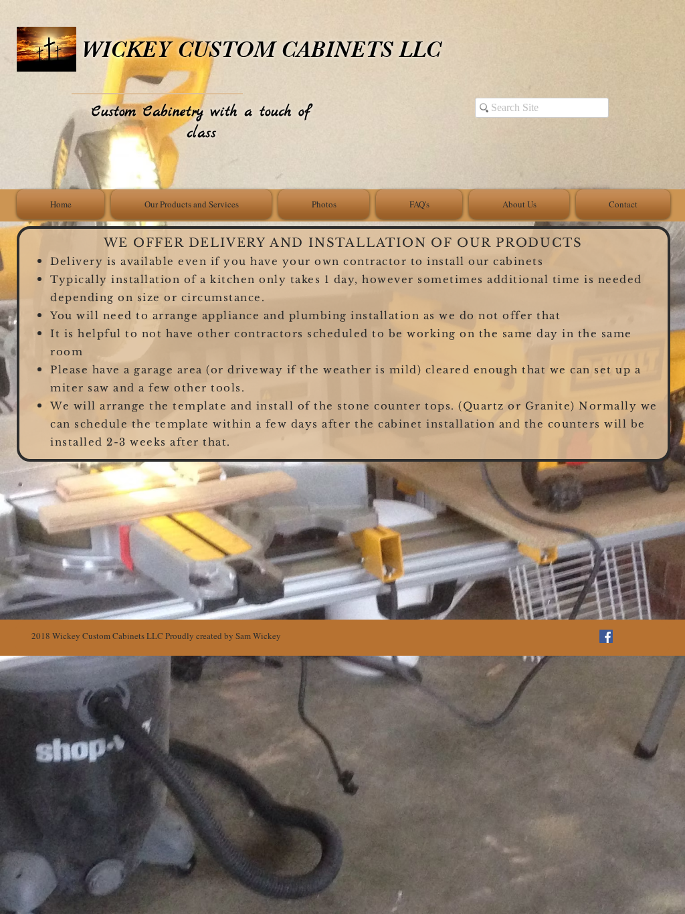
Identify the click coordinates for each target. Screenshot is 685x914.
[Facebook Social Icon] (606, 636)
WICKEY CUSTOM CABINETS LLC (261, 49)
